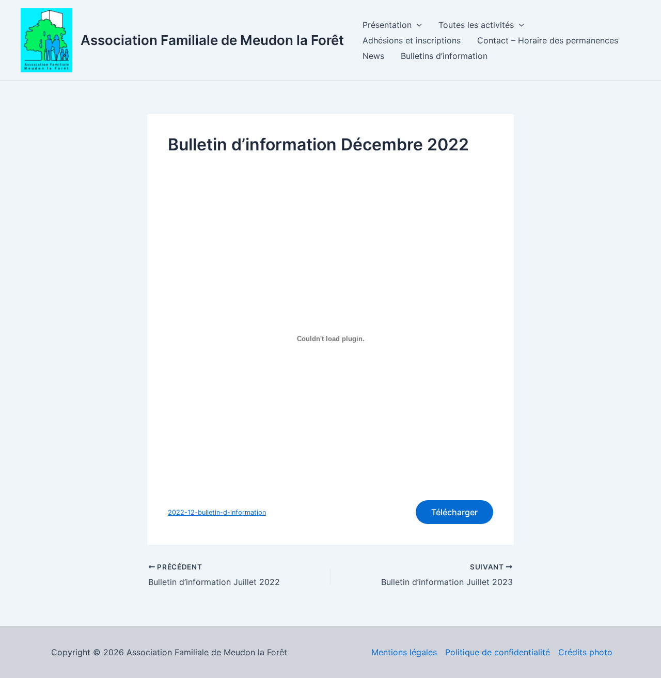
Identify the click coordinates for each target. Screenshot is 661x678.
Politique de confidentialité (497, 652)
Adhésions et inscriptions (412, 40)
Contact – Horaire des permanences (547, 40)
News (373, 56)
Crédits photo (585, 652)
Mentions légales (404, 652)
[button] (417, 25)
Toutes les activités (476, 25)
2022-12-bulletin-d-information (217, 512)
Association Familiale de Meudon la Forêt (212, 40)
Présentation (387, 25)
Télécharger (454, 512)
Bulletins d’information (444, 56)
